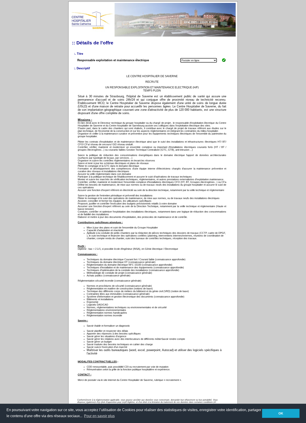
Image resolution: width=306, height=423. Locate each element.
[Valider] (223, 62)
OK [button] (280, 413)
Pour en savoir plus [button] (99, 416)
